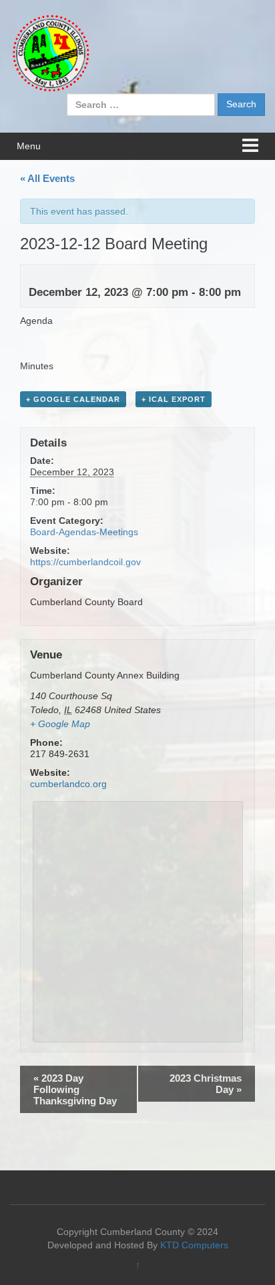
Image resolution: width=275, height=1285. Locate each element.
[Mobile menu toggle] (250, 146)
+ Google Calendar (73, 399)
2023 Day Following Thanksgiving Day (75, 1089)
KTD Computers (194, 1245)
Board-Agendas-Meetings (84, 532)
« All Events (47, 178)
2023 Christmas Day (206, 1083)
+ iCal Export (174, 399)
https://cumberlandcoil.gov (85, 562)
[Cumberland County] (50, 52)
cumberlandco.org (68, 783)
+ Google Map (60, 723)
